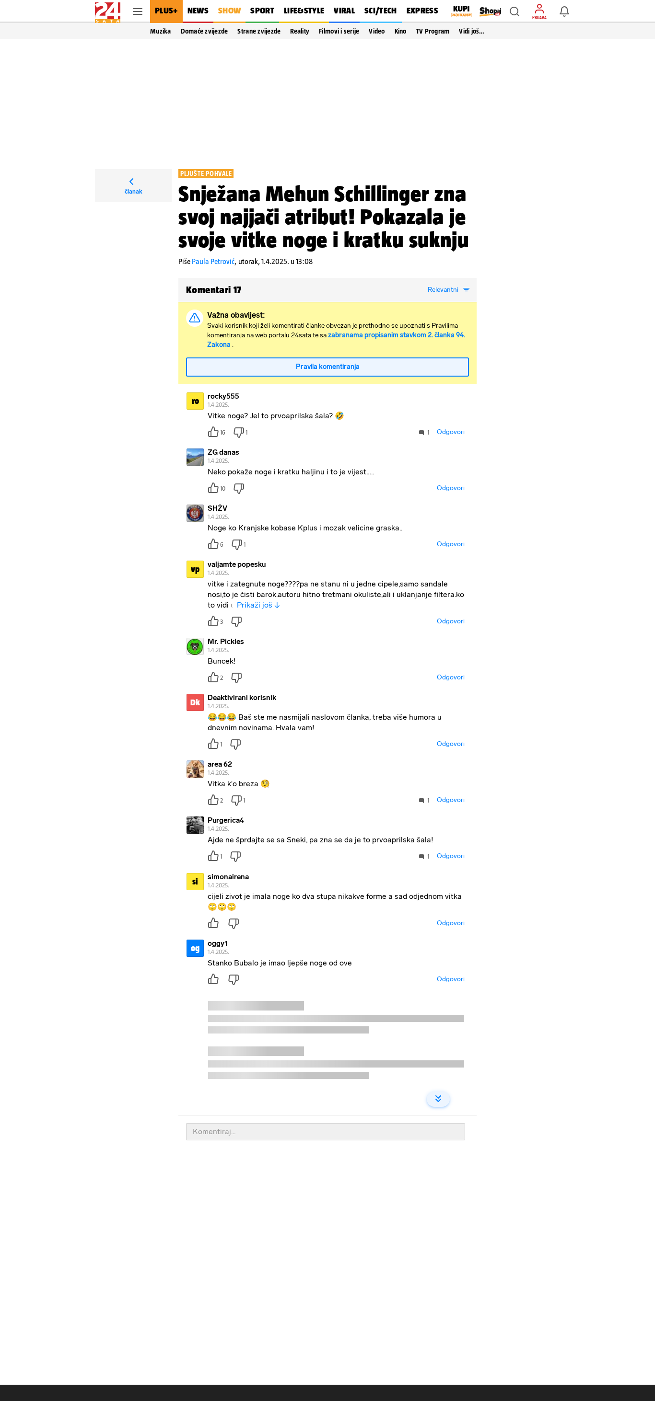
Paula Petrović (213, 261)
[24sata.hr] (107, 11)
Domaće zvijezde (204, 31)
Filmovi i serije (339, 31)
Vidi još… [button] (471, 31)
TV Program (433, 31)
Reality (299, 31)
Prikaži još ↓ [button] (258, 604)
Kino (401, 31)
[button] (514, 11)
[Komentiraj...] (325, 1131)
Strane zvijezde (259, 31)
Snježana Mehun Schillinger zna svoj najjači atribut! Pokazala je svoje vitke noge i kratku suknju (323, 216)
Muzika (160, 31)
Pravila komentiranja (328, 367)
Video (377, 31)
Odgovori (451, 432)
